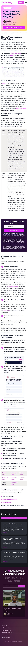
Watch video (7, 604)
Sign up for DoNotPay (14, 230)
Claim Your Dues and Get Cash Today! (14, 27)
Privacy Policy (14, 234)
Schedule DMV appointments (10, 499)
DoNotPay (6, 2)
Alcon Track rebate (16, 53)
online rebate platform (12, 286)
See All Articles (14, 517)
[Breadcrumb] (1, 33)
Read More (5, 532)
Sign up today (21, 585)
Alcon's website (6, 310)
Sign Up (21, 2)
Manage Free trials (7, 502)
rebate (12, 55)
